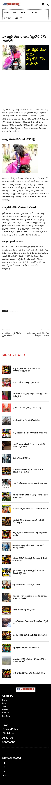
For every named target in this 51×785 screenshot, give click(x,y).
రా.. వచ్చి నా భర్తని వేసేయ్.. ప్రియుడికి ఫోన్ (12, 334)
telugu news (14, 311)
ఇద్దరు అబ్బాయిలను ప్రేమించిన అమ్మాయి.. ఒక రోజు (38, 334)
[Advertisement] (25, 89)
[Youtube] (4, 776)
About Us (7, 737)
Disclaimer (8, 733)
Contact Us (8, 742)
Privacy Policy (10, 729)
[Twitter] (4, 771)
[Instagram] (4, 767)
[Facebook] (4, 763)
